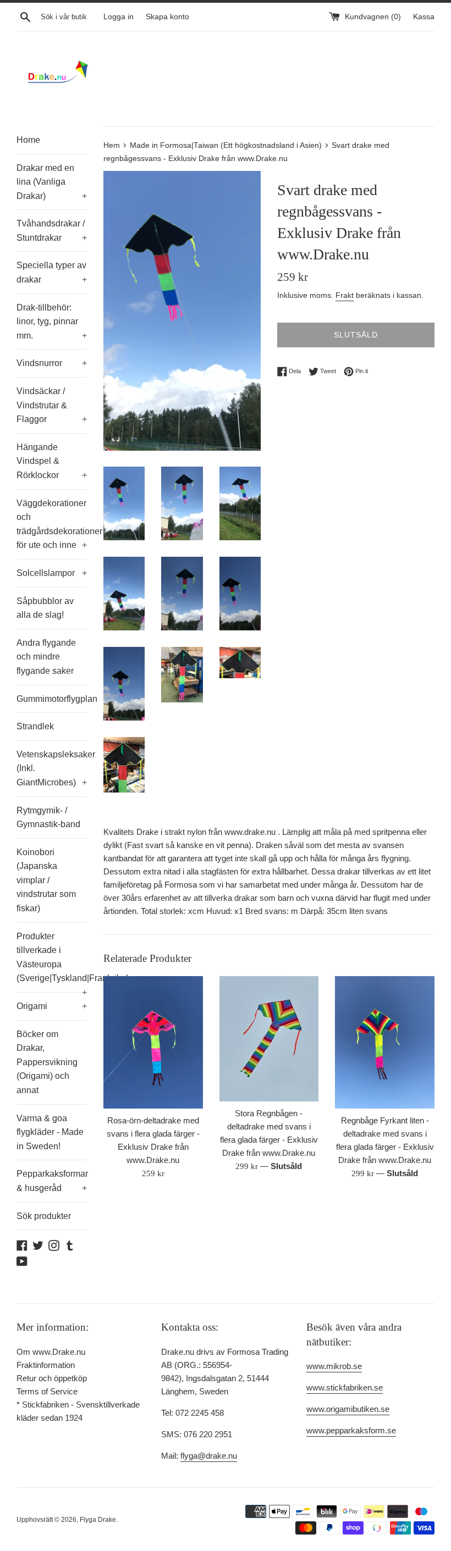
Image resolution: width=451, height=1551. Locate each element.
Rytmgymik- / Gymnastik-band (48, 817)
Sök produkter (43, 1216)
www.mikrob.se (334, 1366)
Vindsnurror (51, 363)
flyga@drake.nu (208, 1455)
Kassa (424, 17)
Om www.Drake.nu (50, 1351)
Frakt (345, 295)
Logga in (118, 17)
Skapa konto (167, 17)
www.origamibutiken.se (347, 1409)
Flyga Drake (98, 1520)
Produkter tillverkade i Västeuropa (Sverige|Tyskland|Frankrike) (51, 962)
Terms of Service (47, 1391)
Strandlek (35, 726)
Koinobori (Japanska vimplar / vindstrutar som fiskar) (46, 880)
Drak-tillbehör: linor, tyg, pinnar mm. (51, 321)
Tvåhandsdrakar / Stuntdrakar (51, 230)
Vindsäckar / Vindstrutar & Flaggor (51, 405)
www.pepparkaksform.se (351, 1430)
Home (28, 140)
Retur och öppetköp (51, 1378)
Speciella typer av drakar (51, 272)
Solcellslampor (51, 573)
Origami (51, 1006)
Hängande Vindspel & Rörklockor (51, 461)
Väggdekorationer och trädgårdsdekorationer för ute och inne (51, 524)
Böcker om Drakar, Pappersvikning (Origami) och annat (47, 1062)
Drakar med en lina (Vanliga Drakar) (51, 182)
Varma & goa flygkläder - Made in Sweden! (50, 1132)
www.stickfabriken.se (344, 1387)
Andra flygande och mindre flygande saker (46, 656)
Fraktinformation (45, 1365)
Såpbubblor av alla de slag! (45, 608)
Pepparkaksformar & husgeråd (51, 1181)
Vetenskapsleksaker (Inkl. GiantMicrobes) (51, 768)
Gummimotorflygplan (51, 699)
